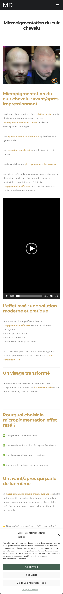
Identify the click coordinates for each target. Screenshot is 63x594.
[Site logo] (7, 5)
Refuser (31, 575)
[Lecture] (6, 295)
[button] (58, 534)
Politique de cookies (30, 589)
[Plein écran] (56, 295)
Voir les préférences (31, 583)
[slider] (29, 296)
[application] (31, 248)
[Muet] (51, 295)
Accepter (31, 567)
